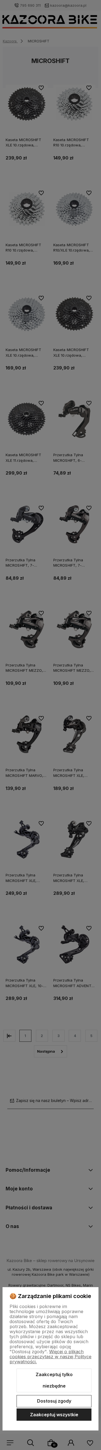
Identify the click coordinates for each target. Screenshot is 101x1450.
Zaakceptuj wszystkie (54, 1414)
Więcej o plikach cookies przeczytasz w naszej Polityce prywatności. (50, 1356)
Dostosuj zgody (54, 1401)
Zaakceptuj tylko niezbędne (54, 1380)
